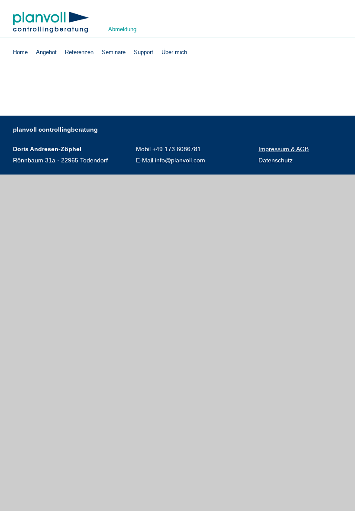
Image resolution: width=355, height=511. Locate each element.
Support (143, 52)
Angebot (46, 52)
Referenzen (79, 52)
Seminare (114, 52)
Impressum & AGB (283, 149)
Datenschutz (275, 160)
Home (20, 52)
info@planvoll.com (180, 160)
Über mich (174, 52)
